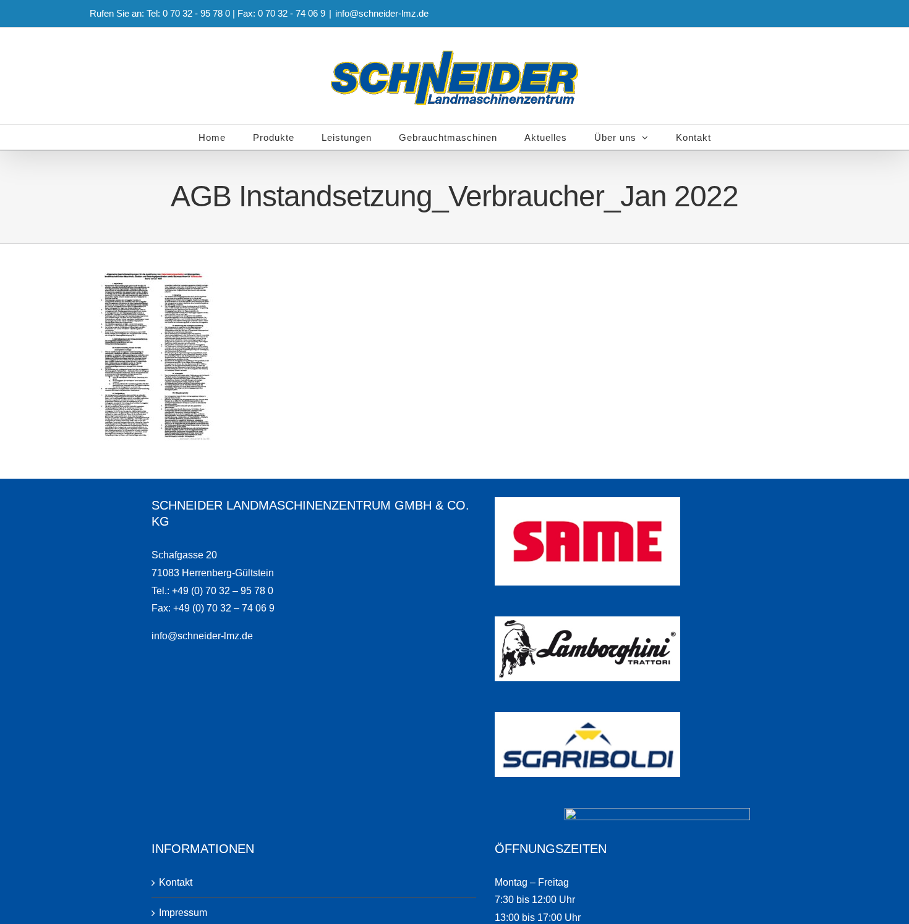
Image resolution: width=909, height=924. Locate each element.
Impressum (183, 912)
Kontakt (175, 882)
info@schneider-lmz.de (382, 13)
